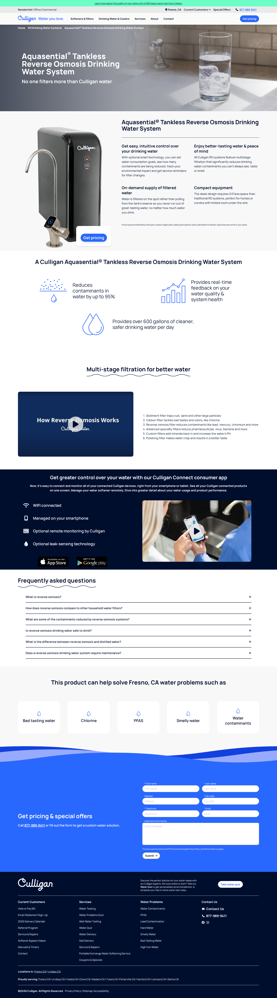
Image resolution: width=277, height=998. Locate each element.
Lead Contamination (152, 921)
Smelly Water (148, 934)
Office (37, 9)
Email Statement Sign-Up (33, 915)
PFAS (143, 915)
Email (207, 808)
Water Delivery (87, 934)
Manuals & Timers (28, 947)
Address (148, 796)
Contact (169, 19)
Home (21, 28)
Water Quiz (85, 928)
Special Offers (222, 9)
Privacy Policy (194, 849)
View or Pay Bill (26, 908)
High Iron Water (149, 947)
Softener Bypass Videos (32, 940)
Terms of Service (211, 849)
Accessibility (101, 991)
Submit (150, 855)
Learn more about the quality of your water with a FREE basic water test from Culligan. (138, 3)
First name (150, 783)
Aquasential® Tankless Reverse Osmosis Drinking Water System (103, 28)
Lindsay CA (54, 971)
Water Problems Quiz (91, 915)
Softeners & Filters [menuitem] (82, 19)
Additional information (155, 821)
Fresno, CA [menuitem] (174, 9)
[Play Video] (75, 424)
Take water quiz (230, 884)
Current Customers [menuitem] (196, 9)
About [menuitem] (154, 19)
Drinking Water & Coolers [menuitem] (114, 19)
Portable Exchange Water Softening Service (104, 953)
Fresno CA (40, 971)
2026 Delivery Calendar (31, 921)
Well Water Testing (90, 921)
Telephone (150, 808)
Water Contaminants (152, 908)
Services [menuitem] (140, 19)
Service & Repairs (28, 934)
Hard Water (147, 928)
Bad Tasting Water (151, 940)
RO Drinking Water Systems (45, 28)
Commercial (49, 9)
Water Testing (87, 908)
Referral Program (28, 928)
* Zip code (209, 796)
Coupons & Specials (90, 960)
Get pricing (249, 19)
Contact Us (215, 909)
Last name (210, 783)
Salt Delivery (86, 940)
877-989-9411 (247, 9)
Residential (25, 9)
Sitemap (87, 991)
